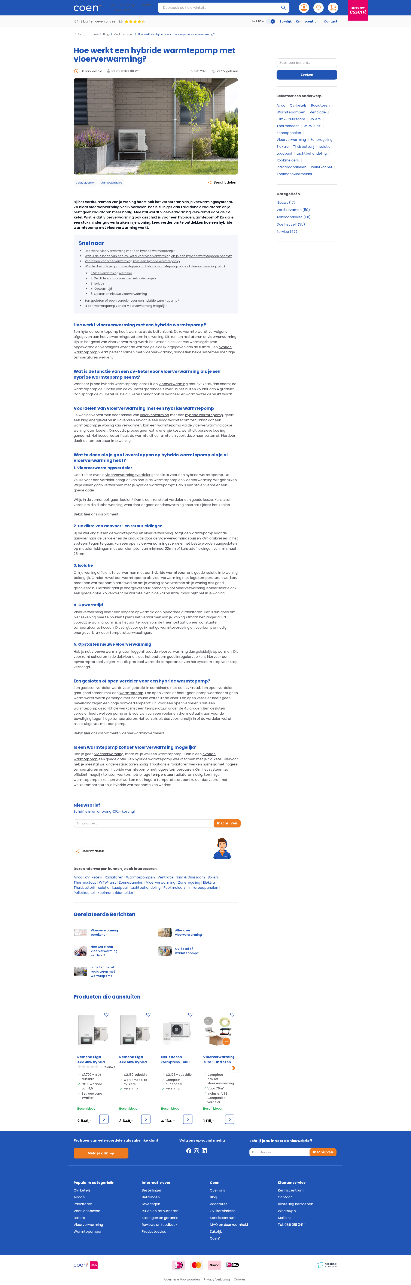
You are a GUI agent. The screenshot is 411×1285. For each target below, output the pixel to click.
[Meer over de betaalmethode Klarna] (214, 1265)
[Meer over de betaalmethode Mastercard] (196, 1265)
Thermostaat (85, 882)
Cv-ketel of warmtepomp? (187, 951)
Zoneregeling (189, 882)
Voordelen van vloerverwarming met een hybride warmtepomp (132, 261)
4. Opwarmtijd (101, 288)
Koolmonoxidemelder (115, 892)
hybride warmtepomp (204, 415)
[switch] (270, 21)
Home (94, 34)
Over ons (217, 1190)
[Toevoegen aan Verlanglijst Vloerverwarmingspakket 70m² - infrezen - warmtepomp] (232, 1014)
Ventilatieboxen (87, 1210)
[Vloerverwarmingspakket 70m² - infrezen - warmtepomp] (218, 1031)
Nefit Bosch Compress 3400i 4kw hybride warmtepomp (176, 1060)
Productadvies (154, 1231)
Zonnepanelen (131, 882)
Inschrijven (227, 823)
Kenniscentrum (308, 21)
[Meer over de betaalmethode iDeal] (178, 1265)
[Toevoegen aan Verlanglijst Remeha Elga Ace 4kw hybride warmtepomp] (106, 1014)
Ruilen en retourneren (160, 1210)
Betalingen (151, 1197)
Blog (106, 34)
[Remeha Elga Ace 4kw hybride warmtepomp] (93, 1031)
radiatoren (193, 336)
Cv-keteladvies (222, 1210)
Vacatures (218, 1204)
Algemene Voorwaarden (182, 1279)
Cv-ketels (94, 877)
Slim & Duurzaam (191, 877)
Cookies (240, 1279)
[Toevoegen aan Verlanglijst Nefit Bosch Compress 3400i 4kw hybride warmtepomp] (190, 1014)
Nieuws (283, 202)
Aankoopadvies (111, 182)
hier (87, 514)
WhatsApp (287, 1210)
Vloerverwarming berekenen (104, 932)
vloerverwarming (222, 336)
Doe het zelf (287, 224)
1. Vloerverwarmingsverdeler (111, 273)
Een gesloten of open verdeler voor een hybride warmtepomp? (132, 300)
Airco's (79, 1197)
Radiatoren (114, 877)
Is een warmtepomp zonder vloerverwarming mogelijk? (126, 306)
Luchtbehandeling (145, 887)
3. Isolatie (97, 283)
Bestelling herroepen (295, 1204)
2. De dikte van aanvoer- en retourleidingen (123, 278)
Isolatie (103, 887)
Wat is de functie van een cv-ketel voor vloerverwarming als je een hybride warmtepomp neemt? (158, 256)
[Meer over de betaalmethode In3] (232, 1265)
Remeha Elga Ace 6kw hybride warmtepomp (134, 1060)
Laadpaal (120, 887)
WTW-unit (108, 882)
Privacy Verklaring (217, 1279)
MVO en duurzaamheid (229, 1224)
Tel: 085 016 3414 (292, 1224)
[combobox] (307, 62)
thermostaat (174, 622)
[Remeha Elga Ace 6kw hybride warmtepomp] (134, 1031)
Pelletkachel (84, 892)
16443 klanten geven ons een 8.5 (98, 21)
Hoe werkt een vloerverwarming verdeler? (104, 951)
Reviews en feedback (159, 1224)
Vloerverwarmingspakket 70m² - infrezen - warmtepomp (218, 1060)
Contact (330, 21)
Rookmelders (174, 887)
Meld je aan (98, 1153)
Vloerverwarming (161, 882)
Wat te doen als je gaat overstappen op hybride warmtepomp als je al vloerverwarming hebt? (155, 266)
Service (283, 231)
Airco (78, 877)
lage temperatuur (158, 774)
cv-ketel (106, 394)
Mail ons (284, 1217)
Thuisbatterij (84, 887)
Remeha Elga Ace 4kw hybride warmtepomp (92, 1060)
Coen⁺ (215, 1238)
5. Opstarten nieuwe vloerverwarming (119, 294)
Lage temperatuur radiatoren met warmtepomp (105, 971)
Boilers (214, 877)
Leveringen (151, 1204)
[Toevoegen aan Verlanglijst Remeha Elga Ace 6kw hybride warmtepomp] (148, 1014)
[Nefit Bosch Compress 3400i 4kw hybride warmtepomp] (176, 1031)
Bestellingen (152, 1190)
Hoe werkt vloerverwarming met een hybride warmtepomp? (130, 251)
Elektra (209, 882)
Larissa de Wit (129, 71)
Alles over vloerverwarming (188, 932)
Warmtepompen (141, 877)
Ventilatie (166, 877)
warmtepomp (131, 692)
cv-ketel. (193, 687)
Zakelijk (286, 21)
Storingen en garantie (160, 1217)
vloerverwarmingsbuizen (179, 538)
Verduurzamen (123, 34)
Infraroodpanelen (203, 887)
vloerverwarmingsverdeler (127, 474)
